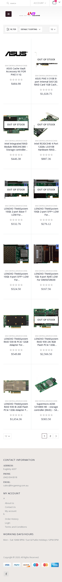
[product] (16, 53)
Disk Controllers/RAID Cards (16, 66)
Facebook (6, 573)
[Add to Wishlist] (5, 90)
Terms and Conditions (16, 526)
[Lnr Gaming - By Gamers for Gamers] (29, 14)
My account (10, 511)
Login (7, 522)
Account (39, 3)
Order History (12, 518)
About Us (9, 503)
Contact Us (10, 507)
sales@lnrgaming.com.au (15, 485)
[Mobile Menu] (8, 14)
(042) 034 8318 (10, 477)
